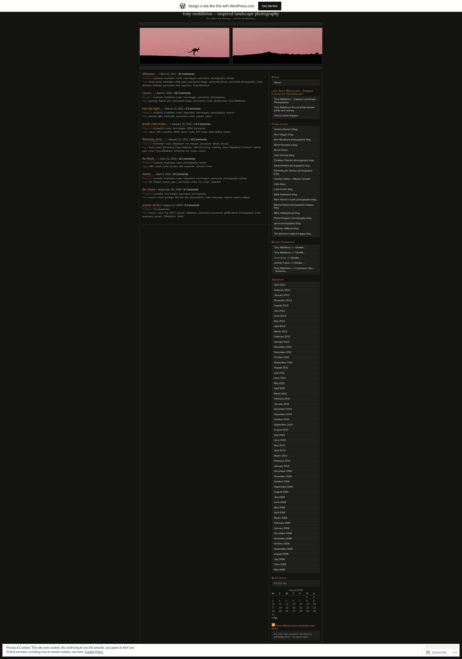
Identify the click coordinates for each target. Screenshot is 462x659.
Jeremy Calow (281, 262)
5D (150, 182)
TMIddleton (169, 216)
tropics (237, 197)
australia (158, 78)
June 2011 (280, 378)
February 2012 (282, 336)
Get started (269, 6)
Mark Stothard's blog (285, 194)
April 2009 (279, 512)
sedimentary (220, 100)
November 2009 (283, 476)
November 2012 (283, 300)
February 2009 (282, 523)
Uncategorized (162, 209)
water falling (215, 131)
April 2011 (279, 388)
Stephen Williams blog (286, 228)
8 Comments (180, 174)
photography (218, 78)
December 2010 (283, 409)
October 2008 (281, 543)
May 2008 (279, 569)
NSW (189, 128)
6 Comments (193, 108)
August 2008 (281, 554)
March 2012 (280, 331)
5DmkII (157, 182)
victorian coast (204, 166)
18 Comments (182, 92)
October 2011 (281, 357)
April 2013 (279, 284)
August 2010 (281, 429)
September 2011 (283, 362)
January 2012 (281, 341)
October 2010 (281, 419)
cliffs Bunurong (201, 147)
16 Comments (186, 73)
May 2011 (279, 383)
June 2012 (280, 315)
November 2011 (283, 352)
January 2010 (281, 466)
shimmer (146, 85)
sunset (173, 166)
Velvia (216, 143)
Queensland (196, 197)
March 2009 (280, 517)
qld (186, 197)
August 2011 (281, 367)
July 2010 (279, 435)
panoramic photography (242, 81)
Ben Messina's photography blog (292, 139)
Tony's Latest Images (286, 115)
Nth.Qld (179, 197)
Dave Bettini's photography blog (292, 165)
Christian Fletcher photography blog (294, 160)
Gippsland (189, 112)
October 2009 (281, 481)
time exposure (183, 85)
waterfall (215, 182)
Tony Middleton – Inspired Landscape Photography (231, 13)
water (208, 116)
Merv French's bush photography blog (295, 199)
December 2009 (283, 471)
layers (162, 100)
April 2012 (279, 326)
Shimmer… (150, 73)
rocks (260, 81)
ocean (183, 131)
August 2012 (281, 305)
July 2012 (279, 310)
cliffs (158, 131)
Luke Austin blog (283, 189)
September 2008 (283, 549)
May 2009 (279, 507)
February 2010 (282, 460)
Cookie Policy (94, 652)
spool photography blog (287, 223)
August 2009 (281, 491)
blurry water (155, 81)
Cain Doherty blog (284, 155)
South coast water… (155, 123)
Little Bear (279, 184)
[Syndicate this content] (273, 625)
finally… (148, 173)
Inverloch (247, 147)
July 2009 (279, 497)
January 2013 (281, 295)
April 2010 (279, 450)
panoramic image (197, 81)
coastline (167, 131)
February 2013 (282, 290)
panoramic (217, 212)
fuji (166, 212)
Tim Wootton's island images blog (292, 233)
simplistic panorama (163, 85)
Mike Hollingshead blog (287, 213)
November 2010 (283, 414)
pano (174, 182)
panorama (203, 78)
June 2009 (280, 502)
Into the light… (152, 108)
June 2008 (280, 564)
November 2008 (283, 538)
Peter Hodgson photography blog (292, 218)
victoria (230, 78)
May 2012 (279, 321)
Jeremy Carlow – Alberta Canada (292, 178)
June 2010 (280, 440)
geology (153, 100)
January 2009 (281, 528)
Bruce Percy (281, 150)
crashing (216, 147)
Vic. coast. (191, 151)
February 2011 (282, 398)
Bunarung (168, 147)
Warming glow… (154, 139)
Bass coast (155, 147)
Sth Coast (201, 131)
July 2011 (279, 373)
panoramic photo (218, 81)
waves (226, 131)
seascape (217, 197)
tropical (228, 197)
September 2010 (283, 424)
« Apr (274, 617)
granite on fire (151, 204)
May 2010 (279, 445)
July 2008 (279, 559)
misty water (181, 81)
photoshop (199, 100)
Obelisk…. (301, 247)
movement (182, 116)
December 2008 (283, 533)
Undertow (179, 151)
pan (169, 100)
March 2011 (280, 393)
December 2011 (283, 347)
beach (166, 182)
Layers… (148, 92)
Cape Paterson (183, 147)
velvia (180, 216)
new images (190, 78)
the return (148, 189)
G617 (172, 212)
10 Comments (199, 139)
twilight (246, 197)
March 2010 (280, 455)
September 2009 (283, 486)
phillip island (231, 212)
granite (153, 116)
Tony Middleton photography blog (293, 626)
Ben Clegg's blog (283, 134)
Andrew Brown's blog (285, 129)
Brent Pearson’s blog (285, 145)
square (200, 116)
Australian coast (173, 78)
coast (158, 166)
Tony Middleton (201, 85)
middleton (191, 212)
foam (225, 147)
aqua (152, 131)
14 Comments (202, 124)
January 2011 (281, 404)
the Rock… (149, 158)
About (277, 82)
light (160, 116)
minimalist (168, 81)
